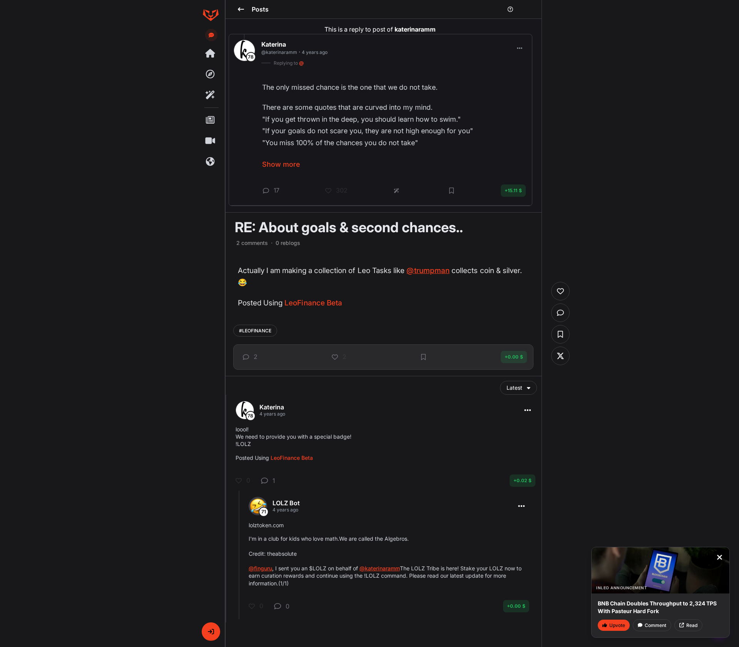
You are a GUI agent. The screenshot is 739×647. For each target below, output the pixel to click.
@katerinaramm (379, 568)
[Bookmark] (423, 357)
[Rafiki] (210, 95)
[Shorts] (210, 141)
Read (691, 625)
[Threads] (210, 53)
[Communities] (210, 162)
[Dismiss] (719, 557)
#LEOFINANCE (255, 331)
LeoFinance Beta (313, 302)
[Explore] (210, 74)
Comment (655, 625)
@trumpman (428, 270)
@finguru (260, 568)
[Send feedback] (211, 35)
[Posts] (210, 120)
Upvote (617, 625)
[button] (211, 631)
